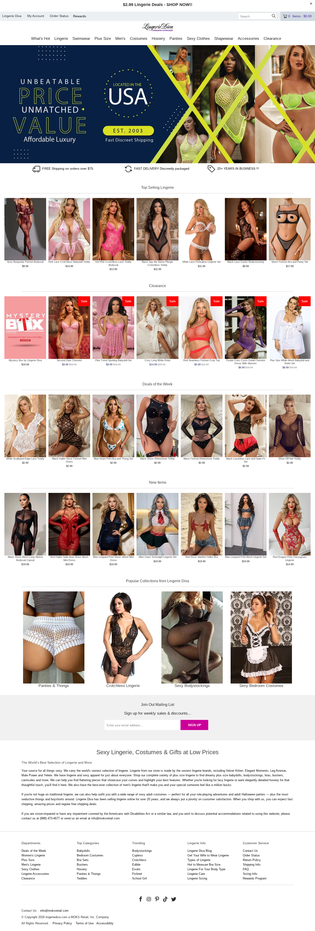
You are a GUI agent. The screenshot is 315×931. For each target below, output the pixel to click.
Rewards (79, 16)
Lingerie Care (196, 874)
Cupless (137, 855)
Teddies (82, 878)
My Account (35, 16)
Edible (136, 864)
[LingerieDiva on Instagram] (149, 899)
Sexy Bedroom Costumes (261, 640)
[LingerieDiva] (157, 28)
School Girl (139, 878)
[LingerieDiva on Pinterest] (157, 899)
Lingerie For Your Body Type (206, 869)
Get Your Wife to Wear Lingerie (208, 855)
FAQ (246, 869)
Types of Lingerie (198, 860)
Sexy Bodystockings (192, 640)
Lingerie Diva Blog (199, 850)
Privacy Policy (62, 923)
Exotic (136, 869)
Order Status (59, 16)
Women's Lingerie (33, 855)
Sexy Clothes (30, 869)
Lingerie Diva (11, 16)
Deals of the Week (33, 850)
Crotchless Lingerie (123, 640)
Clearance (28, 878)
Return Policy (252, 860)
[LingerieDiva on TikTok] (165, 899)
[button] (40, 39)
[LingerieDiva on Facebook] (140, 899)
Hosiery (82, 869)
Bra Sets (83, 860)
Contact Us (250, 850)
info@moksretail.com (54, 910)
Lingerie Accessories (35, 874)
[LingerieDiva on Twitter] (173, 899)
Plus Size (27, 860)
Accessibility (104, 923)
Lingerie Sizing (197, 878)
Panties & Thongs (53, 640)
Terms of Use (85, 923)
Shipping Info (251, 864)
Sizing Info (250, 874)
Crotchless (139, 860)
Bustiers (82, 864)
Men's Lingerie (31, 864)
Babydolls (83, 850)
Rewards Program (255, 878)
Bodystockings (142, 850)
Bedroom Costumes (90, 855)
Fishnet (137, 874)
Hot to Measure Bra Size (203, 864)
